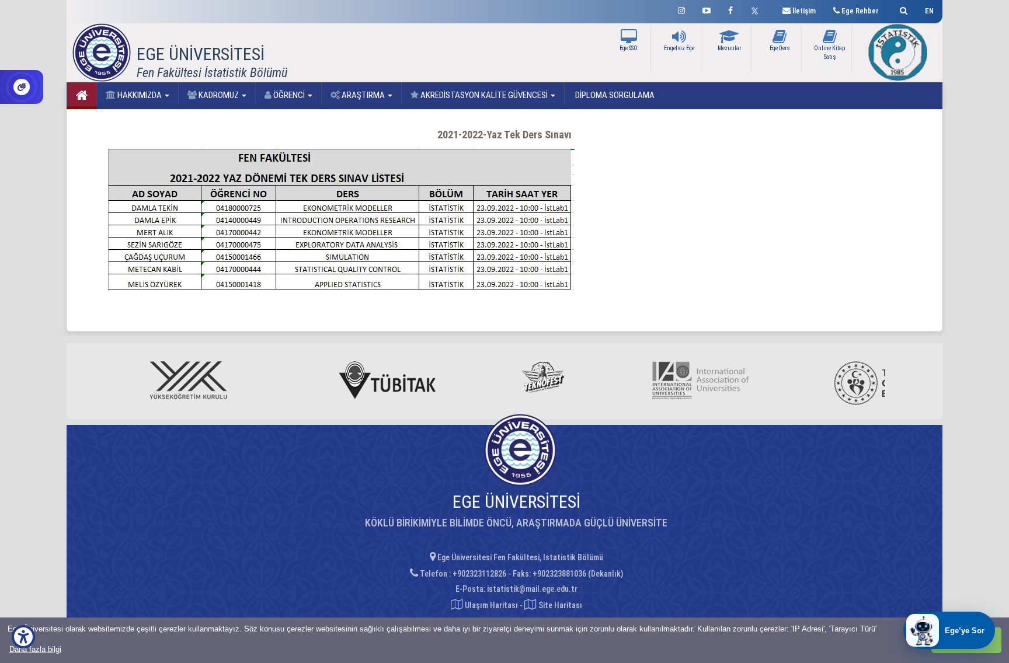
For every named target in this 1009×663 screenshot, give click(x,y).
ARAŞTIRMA (363, 95)
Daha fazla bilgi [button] (35, 649)
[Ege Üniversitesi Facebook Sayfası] (730, 9)
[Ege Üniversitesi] (902, 9)
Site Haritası (559, 605)
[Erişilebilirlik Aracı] (23, 636)
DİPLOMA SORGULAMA (614, 95)
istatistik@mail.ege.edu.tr (532, 589)
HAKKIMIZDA (139, 95)
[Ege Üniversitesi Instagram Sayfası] (681, 9)
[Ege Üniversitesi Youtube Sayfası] (706, 9)
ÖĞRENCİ (289, 95)
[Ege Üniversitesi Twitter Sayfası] (758, 9)
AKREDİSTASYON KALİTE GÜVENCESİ (484, 95)
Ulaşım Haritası (490, 605)
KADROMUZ (219, 95)
